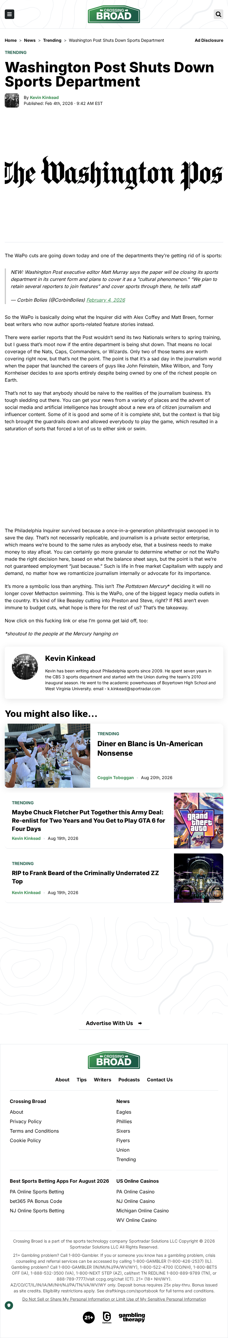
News (123, 1101)
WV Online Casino (136, 1220)
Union (122, 1150)
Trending (16, 52)
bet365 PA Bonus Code (36, 1201)
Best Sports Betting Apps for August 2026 (59, 1181)
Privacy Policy (26, 1121)
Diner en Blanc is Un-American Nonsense (150, 748)
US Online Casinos (137, 1181)
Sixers (123, 1131)
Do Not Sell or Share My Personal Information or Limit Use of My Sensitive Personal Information (114, 1299)
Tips (82, 1080)
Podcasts (129, 1080)
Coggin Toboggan (115, 777)
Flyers (123, 1140)
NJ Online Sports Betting (37, 1211)
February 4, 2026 (105, 300)
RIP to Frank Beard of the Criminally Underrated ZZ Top (85, 877)
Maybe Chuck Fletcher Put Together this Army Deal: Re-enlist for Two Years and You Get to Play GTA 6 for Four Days (88, 820)
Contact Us (160, 1080)
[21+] (89, 1317)
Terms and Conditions (34, 1131)
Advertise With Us (109, 1023)
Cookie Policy (25, 1140)
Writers (102, 1080)
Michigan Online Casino (142, 1211)
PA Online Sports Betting (37, 1192)
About (62, 1080)
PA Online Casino (135, 1192)
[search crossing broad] (218, 14)
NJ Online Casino (135, 1201)
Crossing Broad (28, 1101)
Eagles (123, 1112)
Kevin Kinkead (44, 97)
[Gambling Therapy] (132, 1318)
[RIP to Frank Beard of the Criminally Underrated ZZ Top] (198, 878)
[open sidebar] (9, 14)
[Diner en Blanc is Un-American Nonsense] (47, 756)
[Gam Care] (107, 1317)
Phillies (124, 1121)
